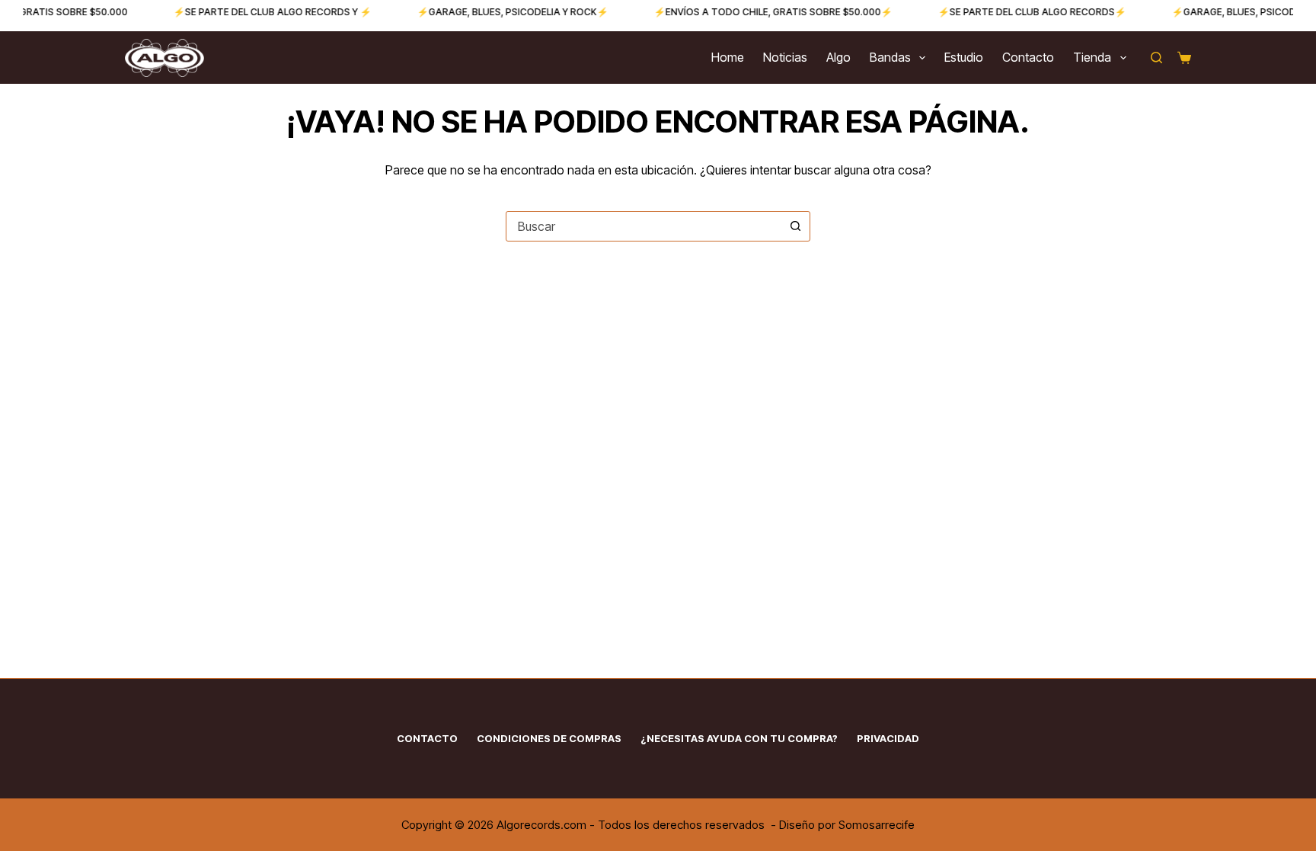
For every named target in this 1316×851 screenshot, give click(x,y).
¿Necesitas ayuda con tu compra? (739, 738)
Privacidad (888, 738)
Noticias (785, 57)
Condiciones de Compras (549, 738)
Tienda (1092, 57)
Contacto (1028, 57)
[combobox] (643, 226)
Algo (838, 57)
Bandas (890, 57)
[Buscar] (1156, 57)
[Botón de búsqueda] (795, 226)
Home (727, 57)
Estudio (963, 57)
